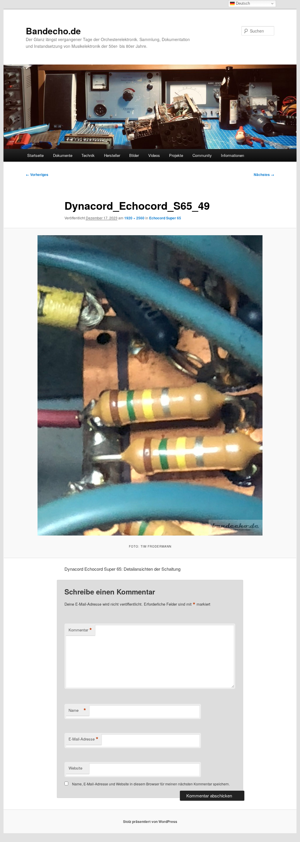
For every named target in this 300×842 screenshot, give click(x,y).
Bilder (134, 155)
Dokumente (62, 155)
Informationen (232, 155)
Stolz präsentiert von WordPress (150, 821)
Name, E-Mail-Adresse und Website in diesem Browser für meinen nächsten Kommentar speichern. (151, 783)
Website (75, 768)
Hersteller (112, 155)
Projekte (176, 155)
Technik (88, 155)
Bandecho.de (53, 30)
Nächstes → (264, 174)
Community (202, 155)
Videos (154, 155)
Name (77, 710)
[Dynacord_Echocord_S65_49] (150, 385)
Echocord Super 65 (165, 218)
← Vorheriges (37, 174)
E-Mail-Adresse (83, 739)
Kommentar (80, 630)
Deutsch (242, 3)
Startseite (35, 155)
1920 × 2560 (134, 218)
